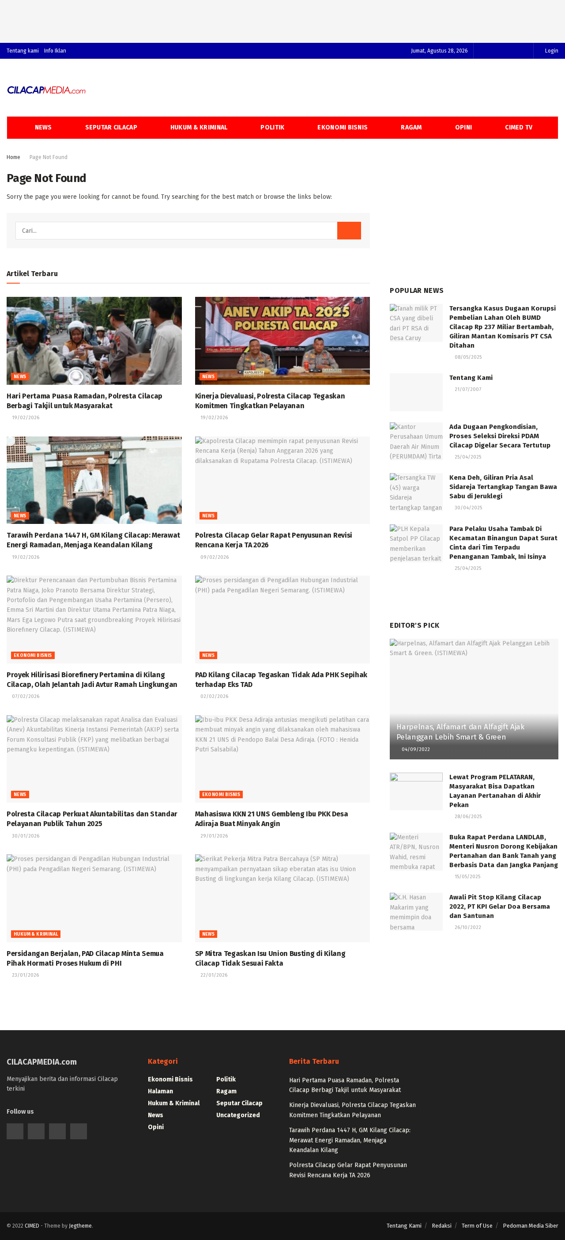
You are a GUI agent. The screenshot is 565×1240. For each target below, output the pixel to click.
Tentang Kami (471, 378)
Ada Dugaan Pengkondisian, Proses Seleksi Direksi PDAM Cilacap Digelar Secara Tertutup (499, 436)
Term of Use (477, 1225)
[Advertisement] (282, 20)
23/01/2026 (25, 975)
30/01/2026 (25, 836)
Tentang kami (23, 51)
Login (551, 51)
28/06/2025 (467, 816)
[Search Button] (349, 230)
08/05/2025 (467, 357)
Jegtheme (80, 1226)
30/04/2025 (467, 508)
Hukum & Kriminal (198, 127)
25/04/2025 (467, 457)
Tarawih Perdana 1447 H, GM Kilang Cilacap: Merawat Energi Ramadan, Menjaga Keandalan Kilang (350, 1140)
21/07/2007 (467, 389)
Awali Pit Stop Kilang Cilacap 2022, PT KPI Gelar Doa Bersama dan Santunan (499, 906)
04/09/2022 (415, 749)
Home (13, 157)
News (43, 127)
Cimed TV (518, 127)
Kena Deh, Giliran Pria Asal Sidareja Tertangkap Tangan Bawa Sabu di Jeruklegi (503, 487)
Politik (272, 127)
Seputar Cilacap (111, 127)
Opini (463, 127)
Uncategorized (238, 1115)
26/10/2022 (467, 927)
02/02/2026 (213, 696)
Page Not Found (49, 157)
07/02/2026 (25, 696)
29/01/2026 (213, 836)
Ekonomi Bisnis (342, 127)
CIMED (32, 1226)
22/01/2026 (213, 975)
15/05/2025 (466, 877)
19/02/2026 (25, 418)
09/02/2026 (214, 557)
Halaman (160, 1091)
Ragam (411, 127)
